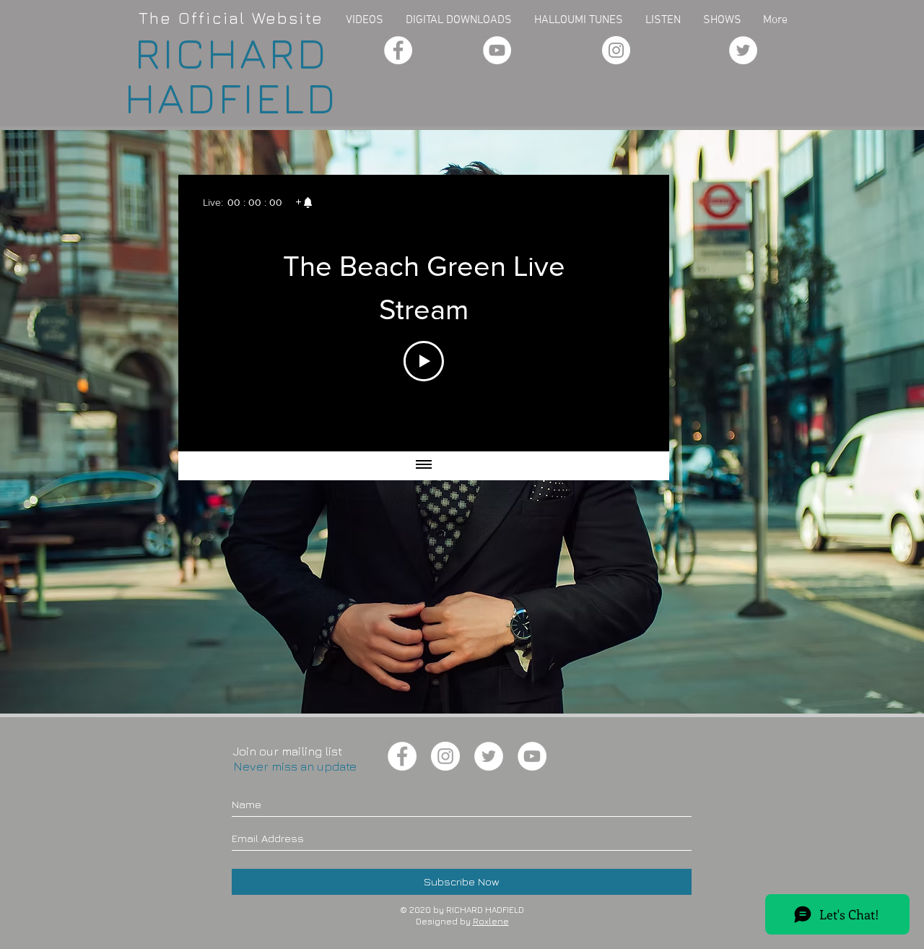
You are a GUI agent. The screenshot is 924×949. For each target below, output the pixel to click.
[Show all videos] (423, 465)
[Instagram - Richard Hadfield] (616, 50)
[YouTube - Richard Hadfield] (497, 50)
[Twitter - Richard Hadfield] (743, 50)
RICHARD (231, 52)
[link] (304, 202)
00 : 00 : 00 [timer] (254, 202)
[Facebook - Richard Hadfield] (398, 50)
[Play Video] (424, 361)
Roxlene (491, 921)
